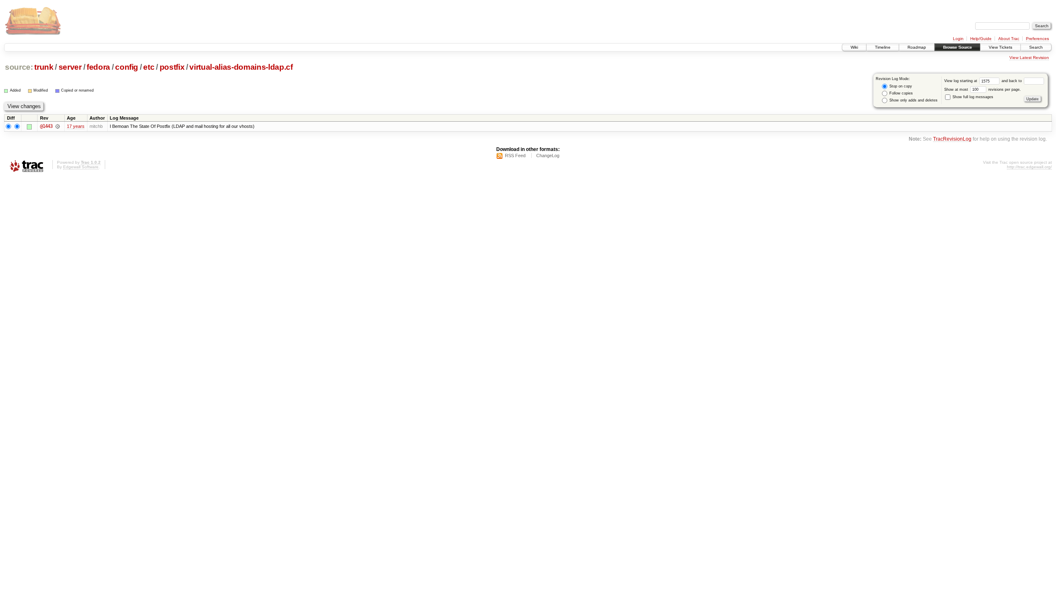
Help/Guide (981, 38)
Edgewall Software (81, 167)
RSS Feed (515, 155)
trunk (43, 67)
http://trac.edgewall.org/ (1029, 167)
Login (958, 38)
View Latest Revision (1029, 57)
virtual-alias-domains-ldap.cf (240, 67)
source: (19, 67)
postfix (172, 67)
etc (148, 67)
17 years (76, 126)
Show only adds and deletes (913, 100)
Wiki (854, 47)
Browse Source (957, 47)
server (70, 67)
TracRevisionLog (952, 138)
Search (1036, 47)
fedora (98, 67)
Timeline (883, 47)
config (126, 67)
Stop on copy (900, 86)
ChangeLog (547, 155)
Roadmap (917, 47)
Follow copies (900, 93)
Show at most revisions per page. (982, 89)
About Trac (1008, 38)
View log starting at (961, 81)
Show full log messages (972, 97)
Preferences (1037, 38)
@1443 (46, 126)
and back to (1012, 81)
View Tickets (1000, 47)
